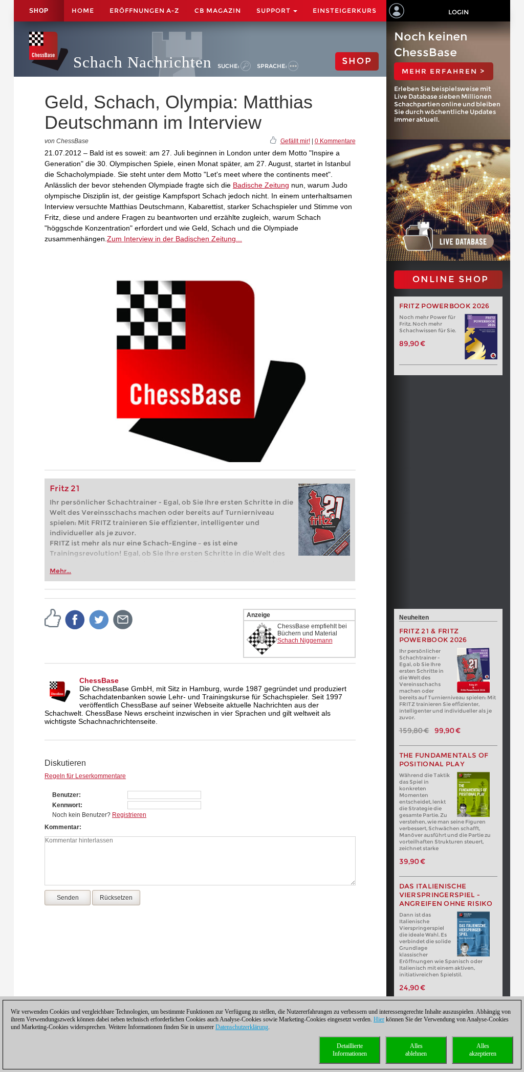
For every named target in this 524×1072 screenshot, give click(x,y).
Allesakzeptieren (482, 1049)
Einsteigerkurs (345, 10)
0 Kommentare (335, 141)
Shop (39, 10)
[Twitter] (99, 619)
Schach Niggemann (305, 640)
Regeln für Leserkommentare (85, 776)
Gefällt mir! (295, 141)
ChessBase (99, 680)
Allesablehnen (416, 1049)
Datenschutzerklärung (241, 1027)
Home (83, 10)
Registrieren (129, 814)
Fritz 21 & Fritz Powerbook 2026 (433, 635)
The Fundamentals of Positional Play (444, 759)
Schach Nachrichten (142, 62)
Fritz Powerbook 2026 (444, 306)
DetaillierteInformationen (350, 1049)
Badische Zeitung (261, 185)
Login (458, 12)
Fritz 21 (65, 488)
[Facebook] (75, 619)
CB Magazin (217, 10)
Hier (379, 1019)
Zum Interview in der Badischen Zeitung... (174, 239)
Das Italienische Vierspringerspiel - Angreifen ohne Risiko (446, 895)
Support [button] (274, 10)
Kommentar (62, 827)
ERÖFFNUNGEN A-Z (144, 10)
